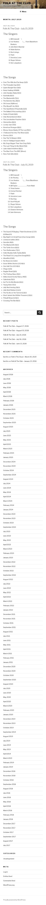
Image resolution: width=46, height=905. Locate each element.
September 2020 (9, 680)
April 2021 (7, 649)
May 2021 (7, 645)
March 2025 (7, 449)
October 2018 (8, 780)
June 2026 (7, 383)
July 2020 (6, 688)
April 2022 (7, 597)
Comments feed (9, 881)
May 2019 (7, 749)
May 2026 (7, 388)
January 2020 (8, 715)
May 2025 (7, 440)
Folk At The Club (17, 3)
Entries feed (7, 876)
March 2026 (7, 396)
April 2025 (7, 444)
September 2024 (9, 475)
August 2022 (8, 579)
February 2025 (8, 453)
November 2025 (9, 414)
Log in (5, 872)
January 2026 (8, 405)
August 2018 (8, 789)
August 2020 (8, 684)
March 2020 (7, 706)
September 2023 (9, 527)
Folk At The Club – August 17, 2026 (16, 326)
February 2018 (8, 815)
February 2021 (8, 658)
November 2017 (9, 828)
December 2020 (9, 667)
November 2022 (9, 566)
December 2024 (9, 462)
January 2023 (8, 558)
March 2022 (7, 601)
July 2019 (6, 741)
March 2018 (7, 810)
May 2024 (7, 492)
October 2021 (8, 623)
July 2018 (6, 793)
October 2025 (8, 418)
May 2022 (7, 592)
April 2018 (7, 806)
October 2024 (8, 470)
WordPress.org (9, 885)
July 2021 (6, 636)
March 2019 (7, 758)
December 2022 (9, 562)
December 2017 (9, 824)
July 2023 (6, 531)
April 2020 (7, 702)
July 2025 (6, 431)
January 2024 (8, 510)
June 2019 (7, 745)
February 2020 (8, 710)
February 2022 (8, 606)
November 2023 (9, 518)
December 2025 (9, 409)
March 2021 (7, 654)
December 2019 (9, 719)
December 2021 (9, 614)
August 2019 (8, 736)
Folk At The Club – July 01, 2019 (18, 164)
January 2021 (8, 662)
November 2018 (9, 776)
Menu (24, 11)
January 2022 (8, 610)
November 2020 (9, 671)
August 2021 (8, 632)
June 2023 (7, 536)
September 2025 (9, 422)
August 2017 (8, 841)
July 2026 (6, 379)
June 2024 (7, 488)
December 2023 (9, 514)
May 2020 (7, 697)
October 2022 (8, 571)
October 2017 (8, 832)
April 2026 (7, 392)
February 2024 (8, 505)
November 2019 (9, 723)
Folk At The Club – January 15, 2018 (23, 361)
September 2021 (9, 627)
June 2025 (7, 436)
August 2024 (8, 479)
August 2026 (8, 375)
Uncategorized (8, 859)
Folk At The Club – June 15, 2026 (15, 344)
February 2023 (8, 553)
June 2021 (7, 640)
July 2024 (6, 483)
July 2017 (6, 845)
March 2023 (7, 549)
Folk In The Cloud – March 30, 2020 (23, 357)
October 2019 (8, 728)
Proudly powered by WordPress (14, 900)
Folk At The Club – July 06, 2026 (14, 339)
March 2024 (7, 501)
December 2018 (9, 771)
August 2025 (8, 427)
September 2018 (9, 784)
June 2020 (7, 693)
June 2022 (7, 588)
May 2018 (7, 802)
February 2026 (8, 401)
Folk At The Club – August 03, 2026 (16, 330)
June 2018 (7, 797)
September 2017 (9, 837)
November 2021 (9, 619)
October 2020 (8, 675)
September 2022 (9, 575)
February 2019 (8, 763)
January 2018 (8, 819)
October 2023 (8, 523)
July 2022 (6, 584)
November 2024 (9, 466)
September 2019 (9, 732)
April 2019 (7, 754)
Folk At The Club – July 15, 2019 (18, 28)
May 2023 (7, 540)
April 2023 (7, 545)
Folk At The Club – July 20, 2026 (14, 335)
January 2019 (8, 767)
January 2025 (8, 457)
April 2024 (7, 497)
